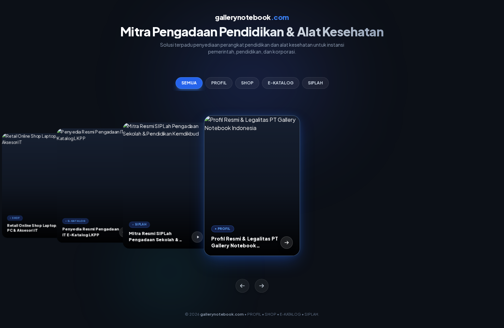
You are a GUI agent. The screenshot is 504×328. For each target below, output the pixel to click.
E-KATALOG (280, 82)
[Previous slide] (242, 286)
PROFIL (219, 82)
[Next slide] (261, 286)
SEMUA (189, 82)
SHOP (247, 82)
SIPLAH (315, 82)
